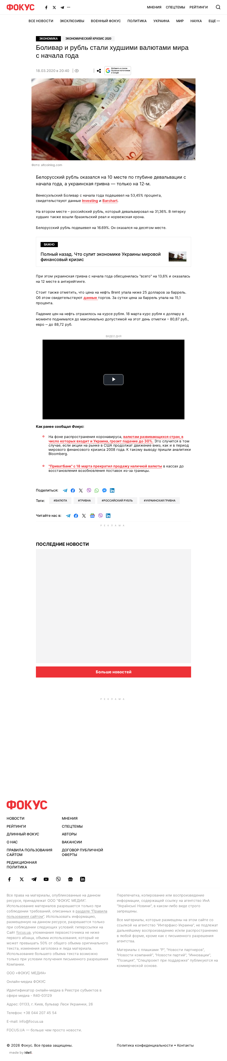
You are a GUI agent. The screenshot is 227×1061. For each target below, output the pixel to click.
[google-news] (70, 879)
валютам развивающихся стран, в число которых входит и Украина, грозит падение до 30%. (116, 438)
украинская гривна (160, 500)
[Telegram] (62, 7)
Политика (137, 21)
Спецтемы (175, 7)
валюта (61, 500)
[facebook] (9, 879)
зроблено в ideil (21, 1052)
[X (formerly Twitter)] (54, 7)
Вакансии (72, 842)
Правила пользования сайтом (29, 852)
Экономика (48, 38)
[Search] (218, 7)
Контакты (185, 1045)
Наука (196, 21)
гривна (85, 500)
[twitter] (22, 879)
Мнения (154, 7)
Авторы (69, 834)
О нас (12, 842)
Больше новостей (113, 672)
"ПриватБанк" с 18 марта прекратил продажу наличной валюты (105, 466)
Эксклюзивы (72, 21)
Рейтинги (199, 7)
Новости (15, 818)
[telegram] (34, 879)
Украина (161, 21)
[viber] (58, 879)
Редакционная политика (22, 864)
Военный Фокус (106, 21)
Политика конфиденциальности (145, 1045)
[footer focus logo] (27, 804)
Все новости (41, 21)
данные (91, 297)
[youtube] (46, 879)
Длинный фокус (23, 834)
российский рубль (118, 500)
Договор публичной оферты (82, 852)
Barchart (109, 200)
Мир (180, 21)
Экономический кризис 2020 (88, 38)
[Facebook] (46, 7)
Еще (212, 21)
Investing (90, 200)
